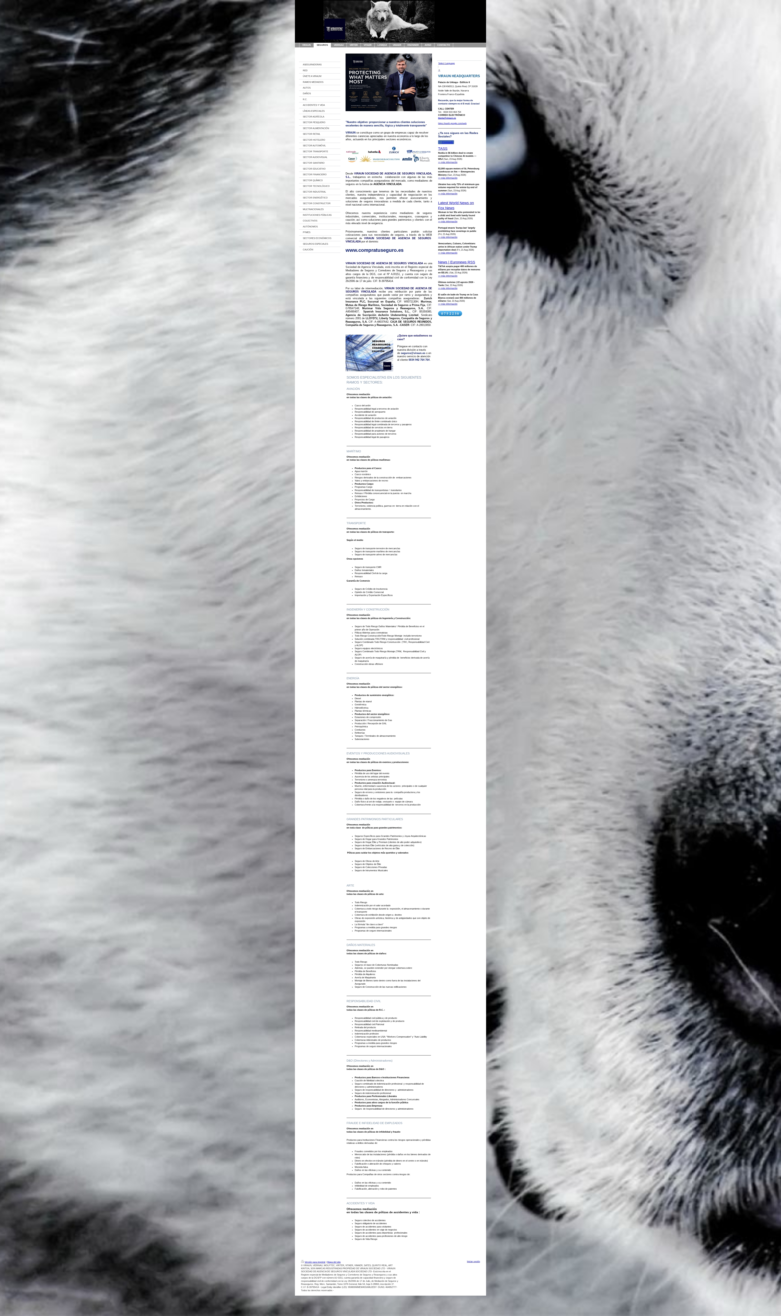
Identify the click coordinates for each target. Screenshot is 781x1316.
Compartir (447, 142)
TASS (442, 149)
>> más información (447, 162)
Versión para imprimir (315, 1262)
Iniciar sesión (473, 1261)
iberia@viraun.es (447, 118)
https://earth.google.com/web (452, 123)
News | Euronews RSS (456, 262)
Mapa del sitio (334, 1262)
